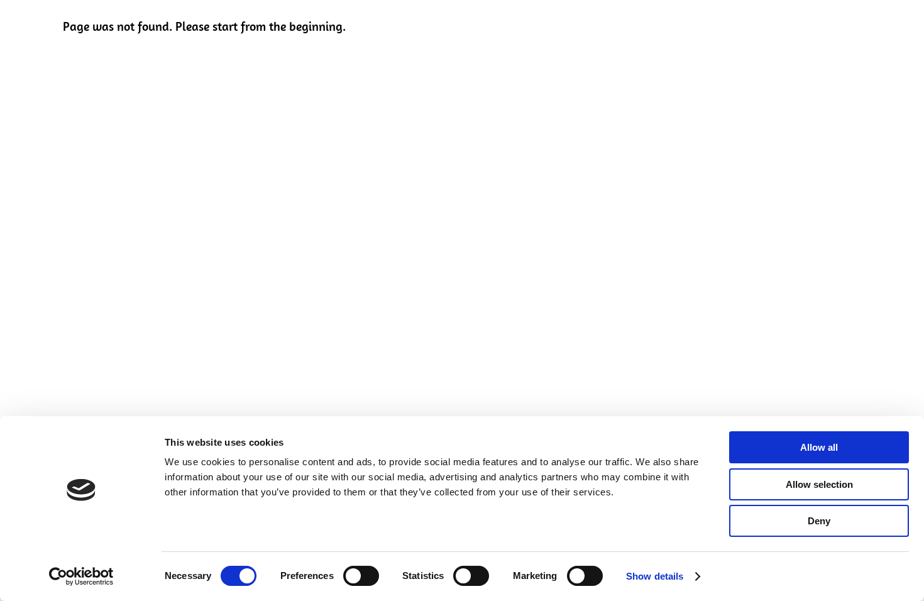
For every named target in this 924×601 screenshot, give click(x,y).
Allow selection (819, 484)
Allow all (819, 447)
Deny (819, 521)
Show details (654, 576)
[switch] (361, 576)
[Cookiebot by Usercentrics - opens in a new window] (81, 576)
